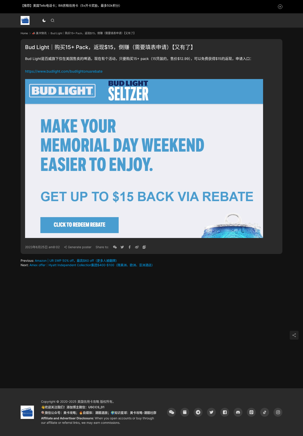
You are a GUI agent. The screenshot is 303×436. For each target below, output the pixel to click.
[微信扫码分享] (115, 247)
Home (24, 33)
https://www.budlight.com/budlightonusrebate (63, 71)
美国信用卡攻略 (88, 401)
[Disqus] (151, 327)
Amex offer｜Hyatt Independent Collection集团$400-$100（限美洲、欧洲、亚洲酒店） (92, 265)
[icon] (171, 412)
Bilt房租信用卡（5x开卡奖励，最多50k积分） (90, 5)
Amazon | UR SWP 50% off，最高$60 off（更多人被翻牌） (77, 260)
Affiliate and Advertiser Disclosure (67, 418)
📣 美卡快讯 (39, 33)
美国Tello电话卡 (44, 5)
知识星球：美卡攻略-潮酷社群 (135, 412)
